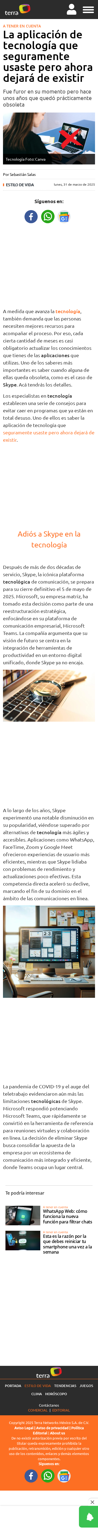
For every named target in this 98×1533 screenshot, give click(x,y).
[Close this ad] (93, 1502)
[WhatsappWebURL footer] (48, 1475)
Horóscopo (56, 1393)
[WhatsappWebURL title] (48, 216)
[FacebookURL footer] (31, 1475)
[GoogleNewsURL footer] (64, 1475)
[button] (88, 9)
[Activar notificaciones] (64, 1517)
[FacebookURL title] (31, 216)
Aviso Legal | (25, 1427)
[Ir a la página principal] (17, 9)
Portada (13, 1385)
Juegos (86, 1385)
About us (57, 1433)
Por (19, 174)
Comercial (38, 1410)
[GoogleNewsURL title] (64, 216)
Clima (36, 1393)
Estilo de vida (20, 184)
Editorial (61, 1410)
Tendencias (65, 1385)
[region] (49, 264)
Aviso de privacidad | (53, 1427)
